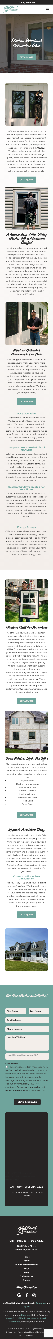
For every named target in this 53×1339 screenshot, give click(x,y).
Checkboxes (12, 1063)
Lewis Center (32, 1318)
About (26, 1260)
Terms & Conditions (26, 1332)
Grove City (11, 1318)
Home (27, 1257)
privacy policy (32, 1087)
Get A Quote (26, 57)
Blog (26, 1272)
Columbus (41, 1303)
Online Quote (26, 1276)
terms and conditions (17, 1090)
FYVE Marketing (27, 1335)
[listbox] (27, 1056)
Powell (43, 1318)
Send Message (27, 1102)
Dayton (26, 1306)
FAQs (26, 1268)
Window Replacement (26, 1264)
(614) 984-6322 (27, 2)
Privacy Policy (11, 1332)
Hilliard (21, 1318)
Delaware (25, 1315)
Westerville (14, 1321)
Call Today (26, 1186)
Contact (27, 1280)
